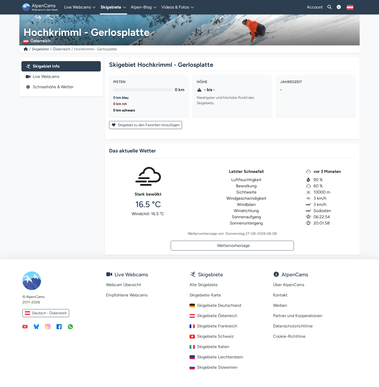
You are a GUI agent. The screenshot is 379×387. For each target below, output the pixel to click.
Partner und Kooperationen (297, 315)
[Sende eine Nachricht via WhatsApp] (70, 326)
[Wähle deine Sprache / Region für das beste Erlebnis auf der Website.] (350, 7)
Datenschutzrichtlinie (293, 326)
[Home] (25, 49)
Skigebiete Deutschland (219, 305)
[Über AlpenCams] (338, 7)
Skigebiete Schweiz (215, 336)
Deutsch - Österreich (49, 313)
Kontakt (280, 295)
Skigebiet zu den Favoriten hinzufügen (148, 125)
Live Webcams (46, 76)
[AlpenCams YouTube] (25, 326)
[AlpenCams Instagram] (47, 326)
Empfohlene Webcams (126, 295)
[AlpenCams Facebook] (59, 326)
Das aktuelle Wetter (132, 151)
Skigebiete (40, 49)
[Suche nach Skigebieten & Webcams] (329, 7)
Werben (280, 305)
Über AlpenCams (288, 284)
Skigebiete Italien (213, 346)
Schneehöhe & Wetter (53, 86)
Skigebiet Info (46, 66)
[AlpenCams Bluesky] (36, 326)
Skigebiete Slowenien (217, 367)
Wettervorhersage (233, 245)
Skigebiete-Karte (205, 295)
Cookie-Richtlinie (289, 336)
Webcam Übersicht (123, 284)
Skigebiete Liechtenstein (220, 356)
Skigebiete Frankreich (217, 326)
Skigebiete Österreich (217, 315)
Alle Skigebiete (204, 284)
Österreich (61, 49)
